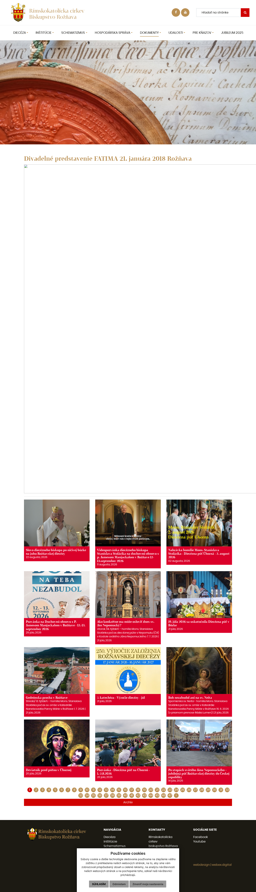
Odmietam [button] (119, 884)
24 (176, 789)
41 (131, 795)
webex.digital (222, 864)
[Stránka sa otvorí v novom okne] (185, 12)
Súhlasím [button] (99, 884)
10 (87, 789)
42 (138, 795)
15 (119, 789)
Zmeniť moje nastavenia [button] (147, 884)
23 (170, 789)
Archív (128, 802)
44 (151, 795)
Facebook (200, 837)
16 (125, 789)
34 (87, 795)
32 (227, 789)
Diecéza (109, 837)
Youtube (199, 841)
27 (195, 789)
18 (138, 789)
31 (221, 789)
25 (182, 789)
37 (106, 795)
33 (80, 795)
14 (112, 789)
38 (112, 795)
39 (119, 795)
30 (214, 789)
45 (157, 795)
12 (100, 789)
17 (131, 789)
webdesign (201, 864)
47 (170, 795)
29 (208, 789)
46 (163, 795)
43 (144, 795)
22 (163, 789)
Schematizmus (115, 846)
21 (157, 789)
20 (151, 789)
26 (189, 789)
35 (93, 795)
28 (202, 789)
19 (144, 789)
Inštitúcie (110, 841)
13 (106, 789)
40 (125, 795)
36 (100, 795)
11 (93, 789)
